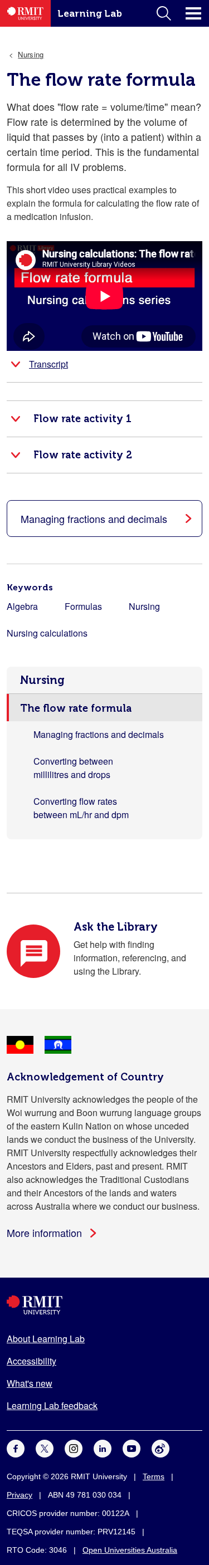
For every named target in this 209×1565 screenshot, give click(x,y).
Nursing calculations (47, 633)
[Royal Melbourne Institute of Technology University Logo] (104, 1305)
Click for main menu (193, 13)
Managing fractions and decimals (98, 734)
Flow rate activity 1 (82, 419)
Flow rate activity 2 (82, 455)
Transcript (48, 364)
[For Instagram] (73, 1447)
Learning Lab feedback (52, 1405)
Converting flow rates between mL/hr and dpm (81, 808)
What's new (29, 1383)
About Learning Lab (46, 1338)
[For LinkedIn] (102, 1447)
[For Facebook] (16, 1447)
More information (44, 1232)
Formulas (83, 606)
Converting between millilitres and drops (73, 768)
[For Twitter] (45, 1447)
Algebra (22, 606)
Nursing (42, 680)
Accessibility (31, 1360)
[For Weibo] (160, 1447)
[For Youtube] (131, 1447)
